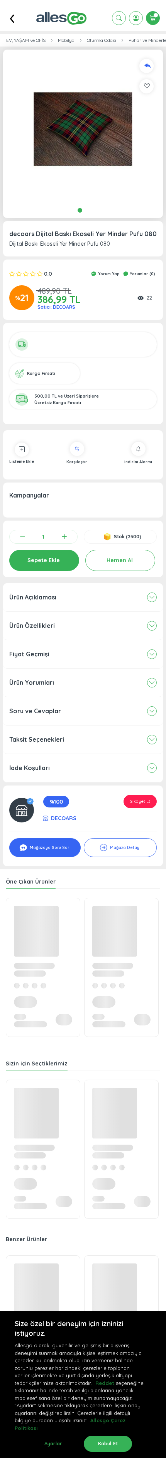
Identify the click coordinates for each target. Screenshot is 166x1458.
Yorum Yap (108, 273)
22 (149, 298)
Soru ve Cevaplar (35, 711)
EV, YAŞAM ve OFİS (26, 40)
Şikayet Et (140, 801)
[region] (83, 1384)
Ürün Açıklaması (32, 597)
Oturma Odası (101, 40)
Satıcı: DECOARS (56, 307)
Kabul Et (108, 1443)
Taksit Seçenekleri (36, 739)
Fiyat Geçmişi (29, 654)
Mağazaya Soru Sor (49, 847)
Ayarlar (53, 1443)
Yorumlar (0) (142, 273)
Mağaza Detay (124, 847)
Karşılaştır (76, 461)
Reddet (104, 1383)
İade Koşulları (29, 768)
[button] (83, 129)
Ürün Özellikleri (32, 625)
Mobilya (66, 40)
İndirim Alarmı (138, 461)
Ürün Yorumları (31, 682)
